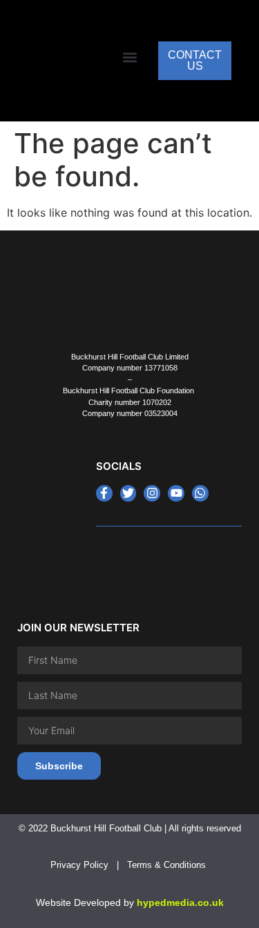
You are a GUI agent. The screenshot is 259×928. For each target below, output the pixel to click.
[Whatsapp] (200, 493)
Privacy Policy (79, 865)
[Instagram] (152, 493)
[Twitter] (128, 493)
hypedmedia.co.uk (180, 902)
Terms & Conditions (168, 865)
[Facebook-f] (104, 493)
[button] (129, 57)
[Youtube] (176, 493)
